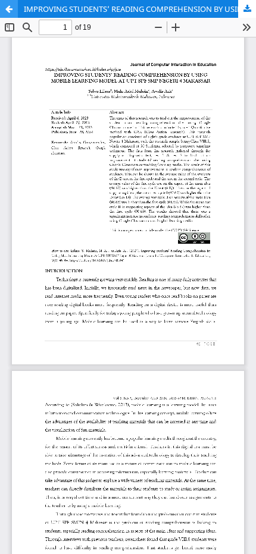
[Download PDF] (247, 9)
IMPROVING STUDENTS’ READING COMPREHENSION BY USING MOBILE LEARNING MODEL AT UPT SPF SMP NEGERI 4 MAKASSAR (140, 9)
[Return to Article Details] (9, 9)
